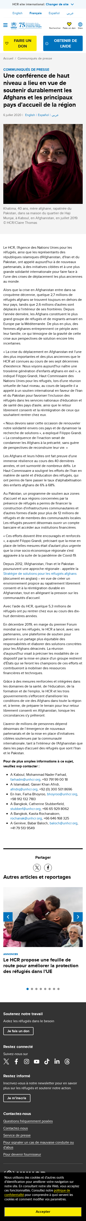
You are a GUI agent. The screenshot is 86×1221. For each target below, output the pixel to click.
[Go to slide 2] (33, 990)
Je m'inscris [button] (16, 1098)
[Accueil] (26, 26)
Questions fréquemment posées (28, 1121)
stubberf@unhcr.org (25, 808)
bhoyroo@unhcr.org (62, 794)
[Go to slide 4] (42, 990)
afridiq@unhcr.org (23, 789)
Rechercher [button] (55, 28)
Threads (67, 1061)
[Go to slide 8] (59, 990)
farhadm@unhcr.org (25, 779)
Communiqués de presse (35, 58)
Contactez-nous (15, 1128)
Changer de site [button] (57, 4)
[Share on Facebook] (48, 868)
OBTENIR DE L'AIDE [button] (65, 43)
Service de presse (17, 1135)
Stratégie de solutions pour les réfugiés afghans (40, 573)
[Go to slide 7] (55, 990)
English (17, 13)
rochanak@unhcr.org (26, 818)
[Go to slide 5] (46, 990)
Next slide (78, 917)
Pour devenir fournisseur (22, 1154)
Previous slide (8, 917)
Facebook (16, 1061)
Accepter (43, 1211)
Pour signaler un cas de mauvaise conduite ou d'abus (38, 1145)
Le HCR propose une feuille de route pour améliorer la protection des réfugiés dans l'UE (41, 965)
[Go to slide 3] (37, 990)
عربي (70, 13)
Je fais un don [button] (18, 1031)
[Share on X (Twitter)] (37, 868)
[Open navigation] (5, 25)
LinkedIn (57, 1061)
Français (36, 13)
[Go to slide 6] (51, 990)
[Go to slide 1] (28, 990)
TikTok (47, 1061)
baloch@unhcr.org (63, 823)
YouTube (36, 1061)
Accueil (8, 58)
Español (54, 13)
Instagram (26, 1061)
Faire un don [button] (69, 28)
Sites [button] (80, 28)
